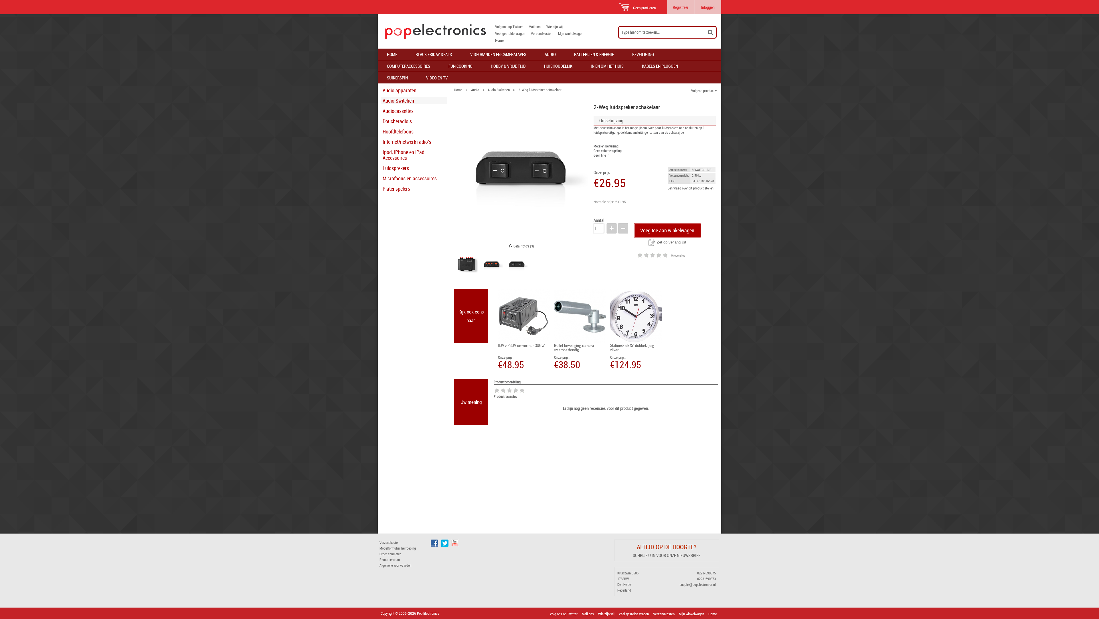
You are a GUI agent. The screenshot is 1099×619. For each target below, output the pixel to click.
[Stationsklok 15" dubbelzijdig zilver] (636, 316)
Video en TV (437, 78)
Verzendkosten (541, 33)
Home (499, 40)
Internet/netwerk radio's (407, 141)
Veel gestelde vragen (510, 33)
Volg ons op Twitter (509, 26)
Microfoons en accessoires (410, 178)
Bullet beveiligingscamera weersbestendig (574, 347)
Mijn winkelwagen (570, 33)
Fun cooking (460, 66)
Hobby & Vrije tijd (508, 66)
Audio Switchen (398, 100)
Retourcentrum (389, 559)
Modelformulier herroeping (397, 548)
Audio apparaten (399, 90)
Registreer (680, 7)
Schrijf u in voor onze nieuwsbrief (666, 555)
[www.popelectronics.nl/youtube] (455, 545)
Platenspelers (396, 188)
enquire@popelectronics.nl (698, 584)
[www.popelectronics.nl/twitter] (444, 545)
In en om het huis (607, 66)
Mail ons (535, 26)
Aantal (599, 220)
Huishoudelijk (558, 66)
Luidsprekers (396, 168)
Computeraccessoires (408, 66)
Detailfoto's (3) (523, 246)
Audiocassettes (398, 110)
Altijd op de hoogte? (666, 547)
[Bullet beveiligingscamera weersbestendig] (580, 316)
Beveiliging (643, 54)
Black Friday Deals (434, 54)
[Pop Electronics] (432, 31)
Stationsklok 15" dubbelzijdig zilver (632, 347)
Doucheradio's (397, 121)
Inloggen (708, 7)
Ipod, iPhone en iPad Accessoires (403, 155)
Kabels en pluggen (660, 66)
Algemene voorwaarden (395, 565)
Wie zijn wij (554, 26)
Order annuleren (390, 554)
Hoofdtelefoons (398, 131)
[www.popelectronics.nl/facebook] (434, 545)
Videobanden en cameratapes (498, 54)
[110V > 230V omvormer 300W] (524, 316)
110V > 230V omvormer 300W (521, 345)
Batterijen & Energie (594, 54)
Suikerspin (397, 78)
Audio (550, 54)
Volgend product (704, 90)
